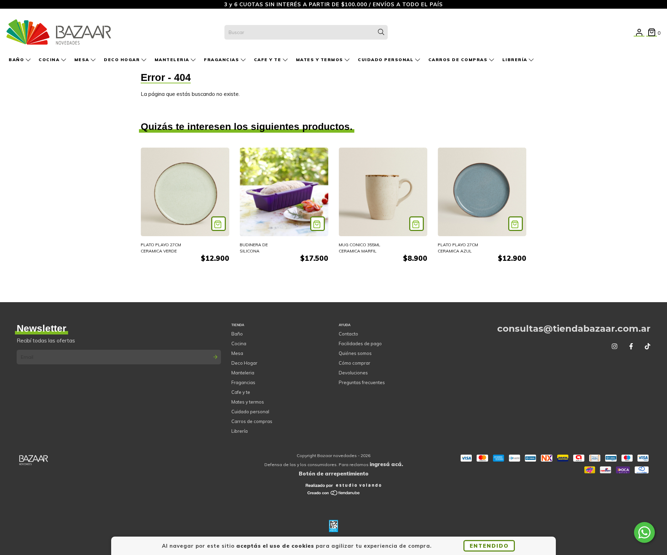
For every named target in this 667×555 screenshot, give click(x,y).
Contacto (348, 334)
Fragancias (222, 59)
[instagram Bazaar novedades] (614, 346)
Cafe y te (268, 59)
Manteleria (173, 59)
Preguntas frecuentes (362, 382)
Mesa (82, 59)
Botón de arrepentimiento (334, 473)
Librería (515, 59)
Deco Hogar (122, 59)
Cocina (50, 59)
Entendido (489, 545)
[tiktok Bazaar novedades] (647, 346)
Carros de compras (458, 59)
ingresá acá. (386, 464)
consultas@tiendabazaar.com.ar (573, 328)
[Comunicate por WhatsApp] (644, 532)
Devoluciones (353, 372)
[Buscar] (381, 32)
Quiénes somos (355, 353)
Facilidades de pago (360, 343)
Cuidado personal (386, 59)
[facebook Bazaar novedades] (631, 346)
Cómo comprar (354, 363)
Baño (17, 59)
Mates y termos (320, 59)
